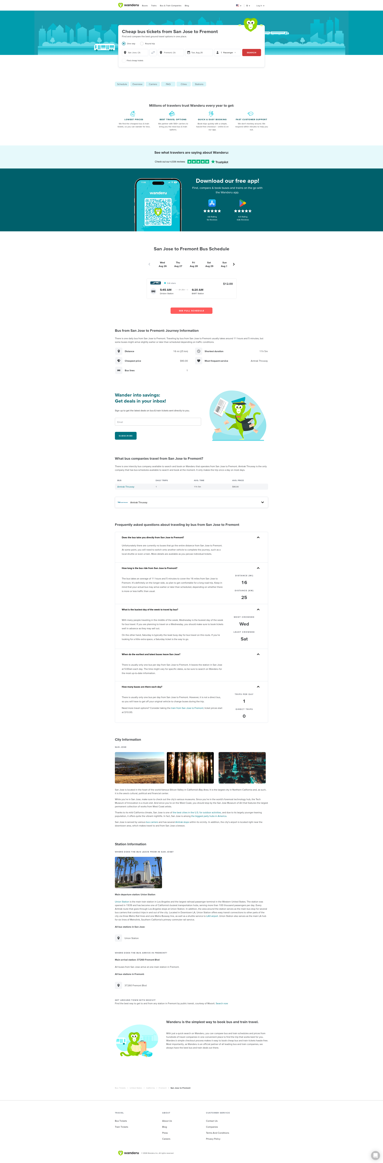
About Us (167, 1120)
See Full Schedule (191, 310)
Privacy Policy (213, 1138)
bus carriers (152, 822)
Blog (187, 5)
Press (165, 1132)
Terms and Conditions (217, 1132)
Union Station (122, 901)
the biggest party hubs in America (208, 816)
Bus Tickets (120, 1088)
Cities (184, 84)
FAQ (168, 84)
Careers (166, 1138)
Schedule (122, 84)
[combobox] (135, 52)
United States (136, 1088)
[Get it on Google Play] (243, 203)
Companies (212, 1126)
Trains (154, 5)
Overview (137, 84)
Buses (145, 5)
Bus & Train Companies (170, 5)
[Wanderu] (128, 5)
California (150, 1088)
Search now (222, 1003)
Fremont (163, 1088)
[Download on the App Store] (212, 203)
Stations (199, 84)
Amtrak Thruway (125, 486)
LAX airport (212, 916)
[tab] (131, 45)
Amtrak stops (182, 822)
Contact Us (212, 1120)
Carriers (153, 84)
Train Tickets (121, 1126)
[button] (239, 5)
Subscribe (126, 436)
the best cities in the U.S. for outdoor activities (197, 812)
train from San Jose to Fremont (187, 708)
